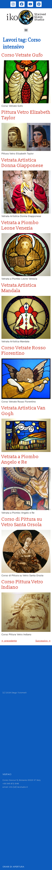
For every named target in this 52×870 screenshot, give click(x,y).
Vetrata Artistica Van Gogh (23, 410)
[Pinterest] (39, 4)
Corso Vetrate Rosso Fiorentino (23, 350)
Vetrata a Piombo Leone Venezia (20, 225)
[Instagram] (13, 4)
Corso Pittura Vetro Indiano (22, 584)
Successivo (43, 640)
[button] (26, 30)
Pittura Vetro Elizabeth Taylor (25, 115)
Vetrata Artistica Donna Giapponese (22, 162)
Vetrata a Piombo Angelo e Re (20, 459)
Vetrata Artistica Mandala (18, 288)
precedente (9, 640)
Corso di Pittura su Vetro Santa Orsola (21, 522)
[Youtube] (30, 4)
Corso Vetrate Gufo (22, 55)
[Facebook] (21, 4)
